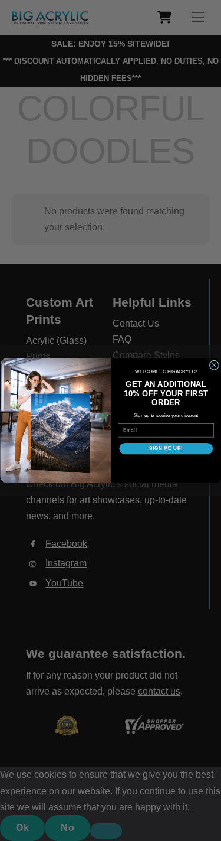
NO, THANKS (165, 466)
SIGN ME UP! (166, 448)
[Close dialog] (214, 365)
